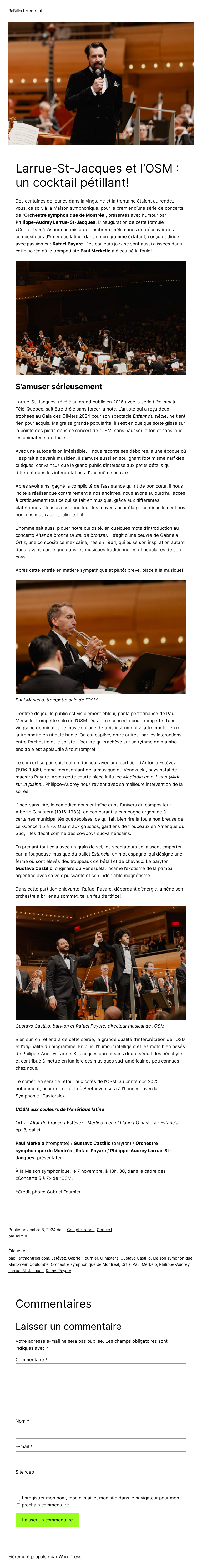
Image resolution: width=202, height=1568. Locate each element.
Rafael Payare (58, 1270)
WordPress (70, 1556)
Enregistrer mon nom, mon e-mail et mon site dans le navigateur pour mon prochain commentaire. (100, 1501)
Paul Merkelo (145, 1264)
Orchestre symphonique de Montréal (85, 1264)
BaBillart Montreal (25, 10)
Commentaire (32, 1359)
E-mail (24, 1446)
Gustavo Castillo (135, 1258)
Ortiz (125, 1264)
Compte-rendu (81, 1229)
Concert (104, 1229)
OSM (66, 1178)
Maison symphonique (173, 1258)
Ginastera (109, 1258)
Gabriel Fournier (83, 1258)
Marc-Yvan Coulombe (28, 1264)
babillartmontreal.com (28, 1258)
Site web (25, 1472)
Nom (22, 1421)
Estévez (58, 1258)
